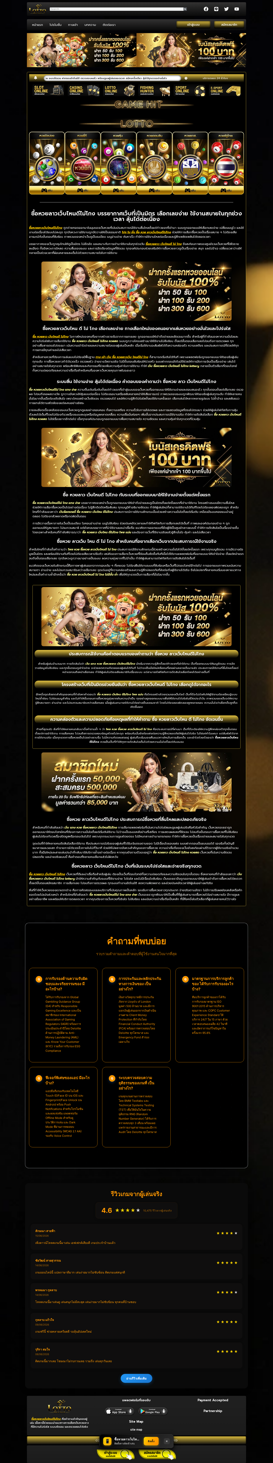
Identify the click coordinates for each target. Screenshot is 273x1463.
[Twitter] (226, 9)
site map (136, 1429)
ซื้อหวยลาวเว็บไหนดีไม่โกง (46, 1419)
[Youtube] (236, 9)
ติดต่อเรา (109, 24)
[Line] (216, 9)
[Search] (185, 9)
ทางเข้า (73, 24)
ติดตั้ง (151, 1441)
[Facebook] (206, 9)
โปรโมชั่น (55, 24)
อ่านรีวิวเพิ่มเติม (136, 1378)
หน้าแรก (37, 24)
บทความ (90, 24)
